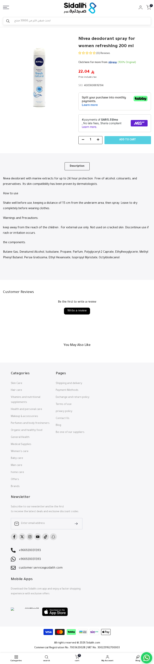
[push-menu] (6, 7)
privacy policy (64, 411)
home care (17, 472)
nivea (112, 63)
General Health (20, 437)
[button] (87, 53)
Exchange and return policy (72, 397)
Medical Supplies (21, 444)
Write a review (77, 311)
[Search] (8, 21)
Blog (58, 425)
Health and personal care (26, 409)
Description (77, 166)
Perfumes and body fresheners (30, 423)
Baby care (17, 458)
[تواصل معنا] (146, 657)
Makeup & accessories (24, 416)
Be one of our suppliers (70, 432)
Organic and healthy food (26, 430)
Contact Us (62, 418)
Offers (15, 479)
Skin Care (16, 383)
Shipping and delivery (69, 383)
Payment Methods (67, 390)
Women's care (19, 451)
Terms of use (64, 404)
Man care (16, 465)
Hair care (16, 390)
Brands (15, 486)
